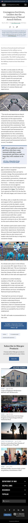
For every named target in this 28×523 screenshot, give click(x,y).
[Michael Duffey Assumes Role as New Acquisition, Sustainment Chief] (14, 459)
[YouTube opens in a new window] (23, 510)
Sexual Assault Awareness (8, 337)
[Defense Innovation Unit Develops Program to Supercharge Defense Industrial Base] (14, 408)
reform (4, 334)
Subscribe (14, 359)
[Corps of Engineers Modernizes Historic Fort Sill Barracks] (14, 381)
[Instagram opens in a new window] (14, 510)
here (13, 189)
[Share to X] (14, 27)
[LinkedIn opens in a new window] (18, 510)
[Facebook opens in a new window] (9, 510)
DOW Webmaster (12, 35)
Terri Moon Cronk (15, 22)
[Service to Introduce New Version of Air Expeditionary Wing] (14, 434)
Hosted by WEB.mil (14, 521)
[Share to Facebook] (10, 27)
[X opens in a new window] (5, 510)
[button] (25, 5)
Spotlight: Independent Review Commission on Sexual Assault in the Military (14, 325)
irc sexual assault (14, 334)
